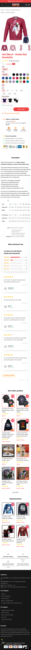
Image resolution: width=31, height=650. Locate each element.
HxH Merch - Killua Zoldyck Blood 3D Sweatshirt (20, 541)
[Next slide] (28, 29)
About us (3, 594)
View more (15, 492)
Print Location (5, 96)
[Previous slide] (3, 29)
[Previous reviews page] (20, 379)
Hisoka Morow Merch (17, 230)
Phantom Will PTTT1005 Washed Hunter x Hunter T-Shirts (22, 410)
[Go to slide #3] (21, 48)
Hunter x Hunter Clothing (13, 10)
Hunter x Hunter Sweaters (8, 12)
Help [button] (28, 648)
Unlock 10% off (3, 643)
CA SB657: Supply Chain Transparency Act (11, 603)
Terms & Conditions (6, 596)
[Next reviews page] (27, 379)
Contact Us (4, 617)
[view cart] (29, 5)
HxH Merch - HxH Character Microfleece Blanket (7, 483)
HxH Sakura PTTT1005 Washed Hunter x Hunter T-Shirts (8, 410)
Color (3, 71)
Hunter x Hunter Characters (18, 233)
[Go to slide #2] (13, 48)
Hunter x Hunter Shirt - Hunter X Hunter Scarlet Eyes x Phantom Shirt (22, 434)
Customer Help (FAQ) (6, 619)
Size (3, 88)
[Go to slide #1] (4, 48)
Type (3, 66)
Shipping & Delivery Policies (7, 610)
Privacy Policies (5, 598)
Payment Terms (5, 612)
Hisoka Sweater (15, 231)
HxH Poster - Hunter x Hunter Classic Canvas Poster (22, 483)
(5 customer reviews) (14, 61)
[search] (26, 5)
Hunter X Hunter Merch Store (21, 164)
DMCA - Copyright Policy (7, 600)
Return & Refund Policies (7, 615)
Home (2, 10)
